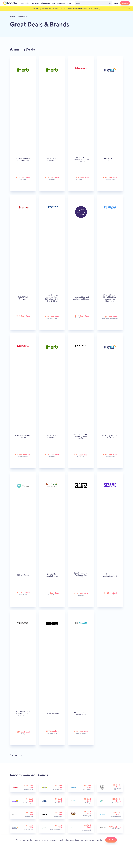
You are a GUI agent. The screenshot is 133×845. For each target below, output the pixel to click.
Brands (12, 16)
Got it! (111, 840)
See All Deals (16, 756)
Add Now (95, 9)
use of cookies (97, 840)
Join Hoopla (124, 3)
